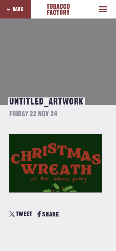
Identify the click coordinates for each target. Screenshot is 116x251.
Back (18, 9)
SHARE (50, 214)
